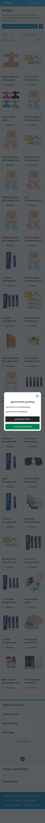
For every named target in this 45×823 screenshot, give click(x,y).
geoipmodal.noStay (22, 419)
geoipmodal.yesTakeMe (22, 427)
